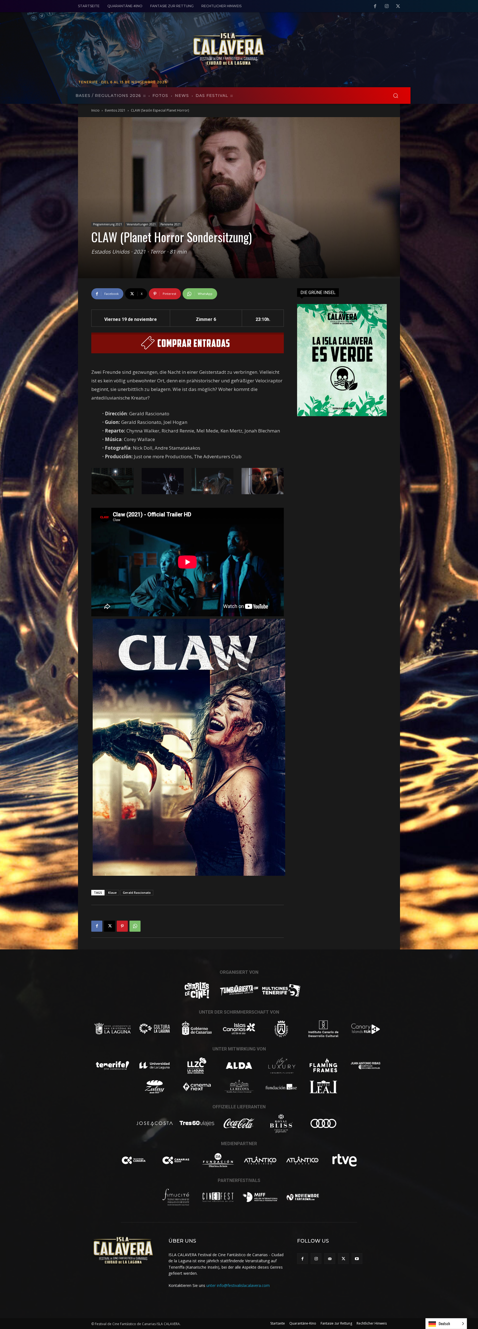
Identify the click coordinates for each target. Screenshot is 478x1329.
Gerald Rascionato (137, 892)
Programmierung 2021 (107, 224)
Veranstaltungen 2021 (141, 224)
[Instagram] (387, 6)
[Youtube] (357, 1258)
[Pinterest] (122, 926)
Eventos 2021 (115, 110)
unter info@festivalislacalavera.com (238, 1285)
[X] (398, 6)
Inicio (95, 110)
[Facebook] (375, 6)
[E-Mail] (329, 1258)
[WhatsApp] (135, 926)
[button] (395, 95)
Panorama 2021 (170, 224)
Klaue (112, 892)
